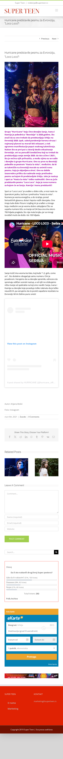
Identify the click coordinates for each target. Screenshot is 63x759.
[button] (7, 467)
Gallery (50, 460)
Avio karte (52, 664)
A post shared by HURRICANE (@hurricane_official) (32, 382)
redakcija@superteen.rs (38, 3)
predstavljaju (37, 137)
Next (54, 38)
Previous (45, 38)
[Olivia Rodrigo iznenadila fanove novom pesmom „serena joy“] (46, 467)
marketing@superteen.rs (45, 701)
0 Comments (33, 416)
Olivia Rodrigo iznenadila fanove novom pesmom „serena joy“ (43, 460)
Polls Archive (12, 598)
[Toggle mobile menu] (56, 10)
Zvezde (23, 416)
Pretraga (31, 656)
